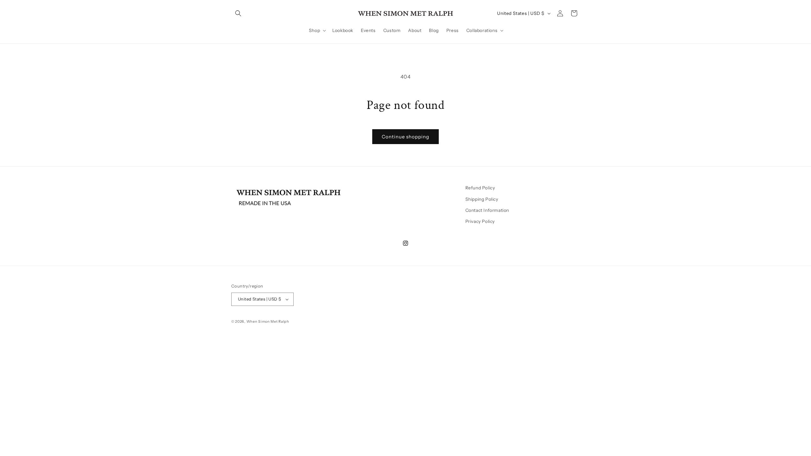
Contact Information (487, 210)
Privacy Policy (480, 221)
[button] (238, 13)
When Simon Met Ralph (267, 321)
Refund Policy (480, 188)
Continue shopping (405, 137)
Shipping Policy (481, 199)
